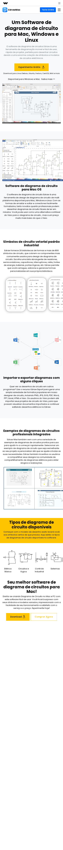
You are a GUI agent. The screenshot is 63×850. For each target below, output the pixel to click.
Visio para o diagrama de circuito (24, 215)
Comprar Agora (44, 616)
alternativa (45, 212)
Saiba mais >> (48, 79)
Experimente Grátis (30, 67)
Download (16, 616)
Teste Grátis (48, 9)
